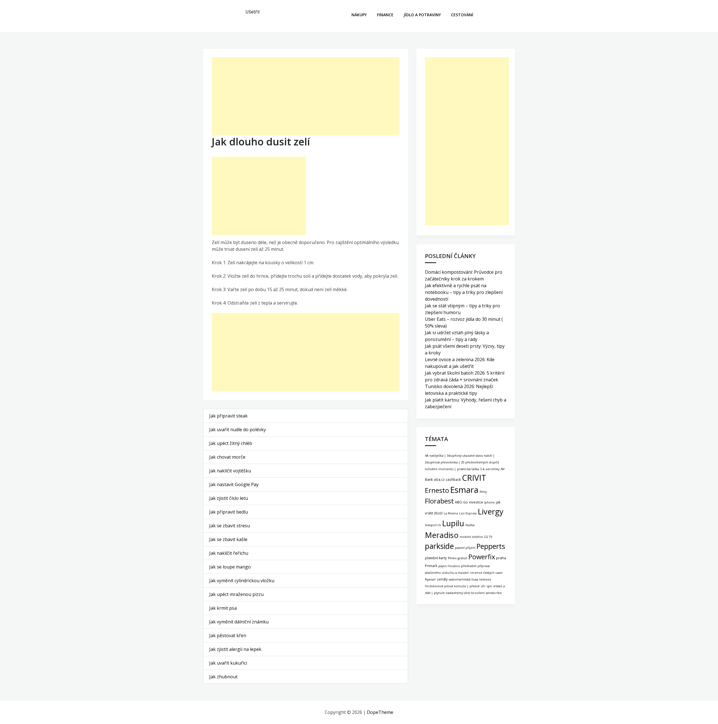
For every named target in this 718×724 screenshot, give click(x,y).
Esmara (464, 489)
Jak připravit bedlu (228, 512)
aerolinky (493, 469)
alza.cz (439, 479)
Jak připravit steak (228, 416)
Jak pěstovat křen (227, 635)
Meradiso (442, 535)
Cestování (462, 14)
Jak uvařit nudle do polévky (237, 429)
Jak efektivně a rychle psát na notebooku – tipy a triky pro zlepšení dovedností (464, 292)
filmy (483, 492)
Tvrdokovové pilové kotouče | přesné (452, 586)
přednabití (469, 566)
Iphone (489, 502)
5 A (482, 469)
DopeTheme (380, 712)
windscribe (494, 593)
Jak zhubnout (223, 677)
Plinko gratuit (457, 558)
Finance (385, 14)
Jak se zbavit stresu (229, 526)
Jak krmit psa (223, 608)
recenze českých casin (486, 573)
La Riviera (451, 513)
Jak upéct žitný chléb (230, 443)
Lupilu (453, 523)
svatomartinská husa (463, 579)
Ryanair (430, 579)
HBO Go (461, 502)
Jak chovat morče (227, 457)
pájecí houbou (449, 566)
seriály (442, 579)
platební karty (436, 558)
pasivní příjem (465, 548)
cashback (453, 479)
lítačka (470, 525)
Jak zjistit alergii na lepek (235, 649)
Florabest (439, 500)
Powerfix (481, 556)
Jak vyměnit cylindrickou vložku (241, 580)
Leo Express (468, 513)
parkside (439, 546)
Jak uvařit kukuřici (228, 663)
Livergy (490, 511)
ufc (483, 586)
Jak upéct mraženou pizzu (236, 594)
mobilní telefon (471, 537)
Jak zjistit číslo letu (228, 498)
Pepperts (491, 546)
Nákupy (359, 14)
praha (501, 558)
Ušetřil (252, 12)
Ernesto (437, 490)
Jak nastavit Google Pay (234, 484)
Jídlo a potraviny (422, 14)
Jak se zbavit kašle (228, 539)
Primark (431, 565)
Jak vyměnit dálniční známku (239, 622)
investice (476, 502)
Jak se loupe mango (230, 567)
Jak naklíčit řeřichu (228, 553)
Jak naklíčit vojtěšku (230, 471)
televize (485, 579)
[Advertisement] (306, 96)
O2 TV (488, 537)
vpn (489, 586)
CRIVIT (474, 477)
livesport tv (433, 525)
